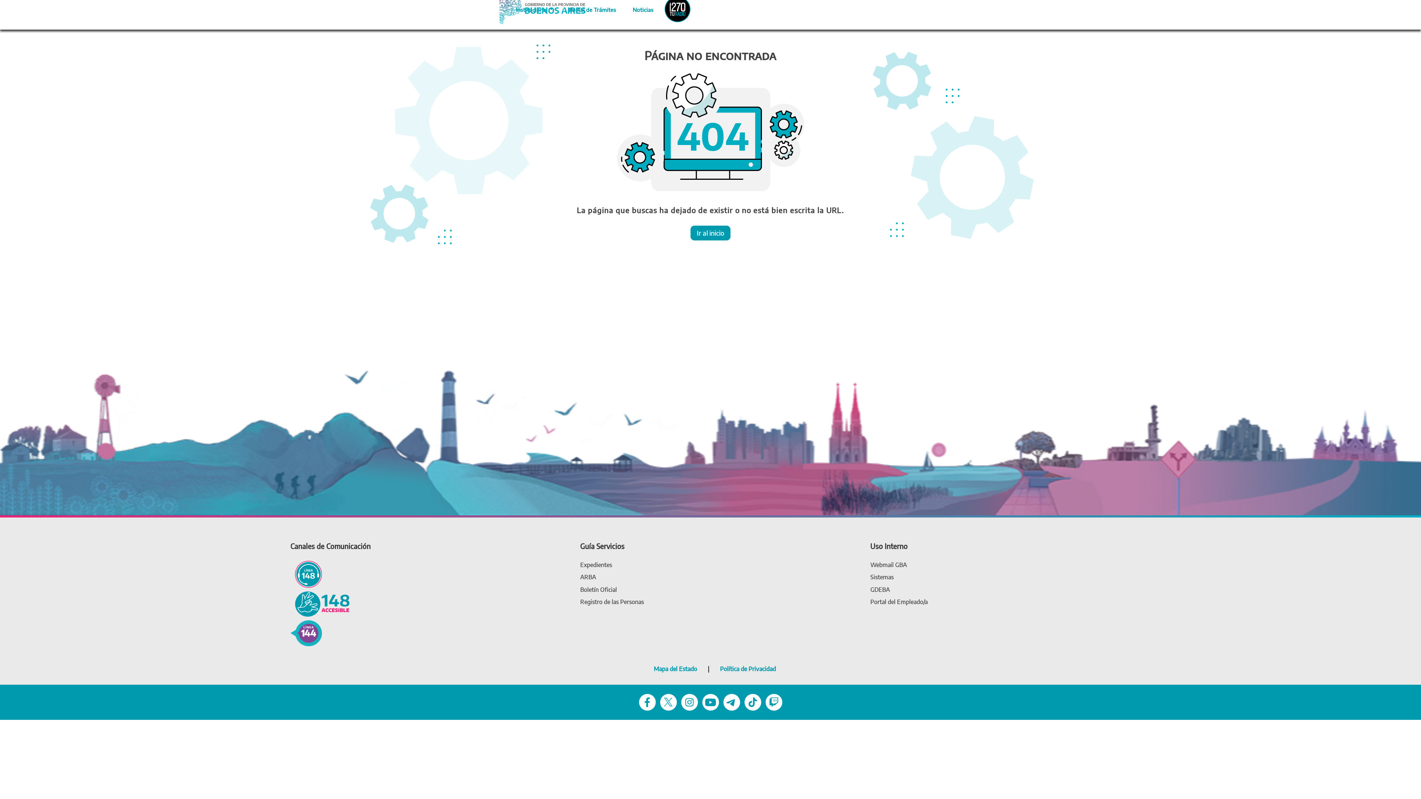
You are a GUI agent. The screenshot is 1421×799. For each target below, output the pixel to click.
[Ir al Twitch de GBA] (774, 701)
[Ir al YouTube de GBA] (710, 701)
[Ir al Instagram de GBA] (689, 701)
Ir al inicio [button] (710, 233)
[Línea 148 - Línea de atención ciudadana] (306, 573)
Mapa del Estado (675, 668)
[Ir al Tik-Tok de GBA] (753, 701)
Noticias (637, 8)
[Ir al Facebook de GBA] (647, 701)
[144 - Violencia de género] (306, 633)
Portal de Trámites (589, 8)
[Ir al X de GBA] (668, 701)
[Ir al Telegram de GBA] (731, 701)
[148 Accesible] (320, 603)
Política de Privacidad (748, 668)
